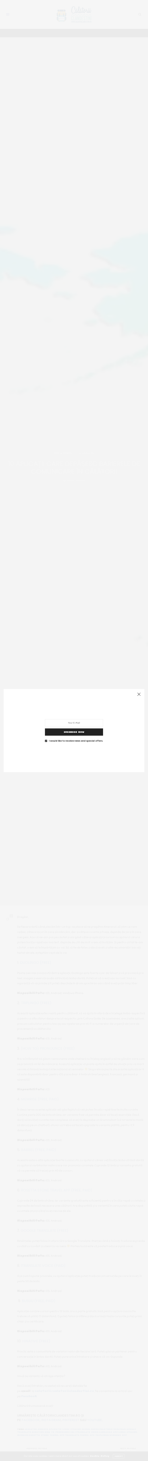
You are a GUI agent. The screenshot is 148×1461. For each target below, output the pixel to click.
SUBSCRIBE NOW (74, 732)
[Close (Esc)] (139, 694)
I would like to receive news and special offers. (76, 741)
